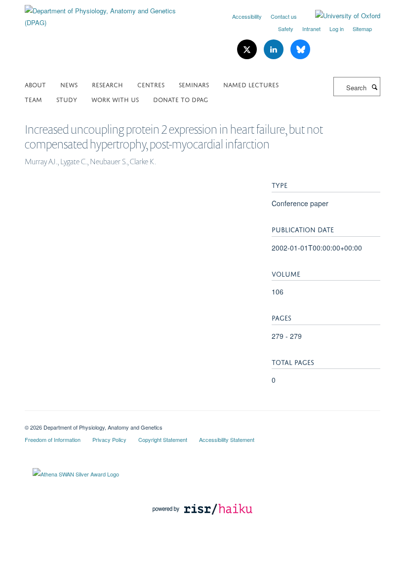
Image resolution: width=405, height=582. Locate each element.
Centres (150, 84)
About (35, 84)
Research (107, 84)
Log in (336, 29)
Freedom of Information (53, 439)
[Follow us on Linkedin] (274, 49)
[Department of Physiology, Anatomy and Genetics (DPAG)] (110, 13)
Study (66, 99)
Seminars (194, 84)
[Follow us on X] (248, 49)
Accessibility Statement (226, 439)
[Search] (374, 86)
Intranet (311, 29)
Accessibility (247, 16)
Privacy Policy (109, 439)
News (69, 84)
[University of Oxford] (340, 16)
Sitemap (362, 29)
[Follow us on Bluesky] (300, 49)
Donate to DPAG (180, 99)
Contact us (284, 16)
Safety (285, 29)
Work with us (115, 99)
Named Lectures (251, 84)
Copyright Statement (162, 439)
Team (33, 99)
